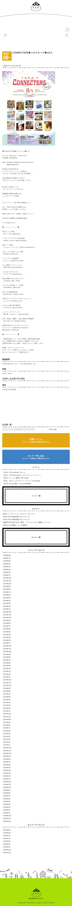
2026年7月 (7, 558)
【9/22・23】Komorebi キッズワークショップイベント (22, 475)
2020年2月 (7, 776)
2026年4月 (7, 567)
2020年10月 (7, 753)
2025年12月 (7, 578)
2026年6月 (7, 561)
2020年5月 (7, 767)
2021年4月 (6, 736)
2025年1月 (6, 609)
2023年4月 (7, 668)
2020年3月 (7, 773)
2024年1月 (6, 643)
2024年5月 (7, 632)
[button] (67, 29)
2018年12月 (7, 816)
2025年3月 (7, 603)
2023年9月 (7, 654)
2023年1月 (6, 677)
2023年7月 (7, 660)
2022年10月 (7, 685)
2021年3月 (6, 739)
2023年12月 (7, 646)
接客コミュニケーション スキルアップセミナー (19, 514)
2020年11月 (7, 751)
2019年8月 (6, 793)
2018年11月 (7, 818)
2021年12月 (7, 714)
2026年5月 (7, 564)
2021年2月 (6, 742)
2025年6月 (7, 595)
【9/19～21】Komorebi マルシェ (14, 472)
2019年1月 (6, 813)
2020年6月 (7, 765)
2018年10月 (7, 821)
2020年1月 (6, 779)
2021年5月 (6, 733)
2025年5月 (7, 598)
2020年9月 (7, 756)
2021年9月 (6, 722)
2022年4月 (7, 702)
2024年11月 (7, 615)
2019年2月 (6, 810)
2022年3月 (7, 705)
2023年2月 (7, 674)
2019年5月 (6, 801)
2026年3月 (7, 569)
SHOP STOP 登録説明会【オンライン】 (16, 519)
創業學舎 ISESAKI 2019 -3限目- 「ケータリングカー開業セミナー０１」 (27, 522)
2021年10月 (7, 719)
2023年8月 (7, 657)
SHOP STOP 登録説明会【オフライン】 (16, 517)
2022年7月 (7, 694)
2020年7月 (7, 762)
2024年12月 (7, 612)
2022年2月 (7, 708)
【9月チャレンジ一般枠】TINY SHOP (15, 478)
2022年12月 (7, 680)
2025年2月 (7, 606)
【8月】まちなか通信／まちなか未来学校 (17, 484)
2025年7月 (7, 592)
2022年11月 (7, 683)
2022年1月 (6, 711)
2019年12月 (7, 782)
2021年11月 (7, 717)
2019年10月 (7, 787)
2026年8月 (7, 555)
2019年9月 (6, 790)
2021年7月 (6, 728)
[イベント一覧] (36, 504)
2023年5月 (7, 666)
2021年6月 (6, 731)
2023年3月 (7, 671)
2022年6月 (7, 697)
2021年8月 (6, 725)
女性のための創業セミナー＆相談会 (15, 525)
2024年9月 (7, 620)
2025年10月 (7, 584)
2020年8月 (7, 759)
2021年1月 (6, 745)
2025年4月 (7, 600)
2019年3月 (6, 807)
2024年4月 (7, 634)
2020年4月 (7, 770)
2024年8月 (7, 623)
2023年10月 (7, 651)
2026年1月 (6, 575)
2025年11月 (7, 581)
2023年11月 (7, 649)
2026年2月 (7, 572)
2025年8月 (7, 589)
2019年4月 (6, 804)
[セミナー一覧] (36, 546)
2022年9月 (7, 688)
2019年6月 (6, 799)
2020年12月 (7, 748)
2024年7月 (7, 626)
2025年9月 (7, 586)
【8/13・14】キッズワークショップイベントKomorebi (21, 481)
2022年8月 (7, 691)
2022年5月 (7, 700)
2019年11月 (7, 784)
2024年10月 (7, 618)
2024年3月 (7, 637)
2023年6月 (7, 663)
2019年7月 (6, 796)
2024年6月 (7, 629)
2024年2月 (7, 640)
